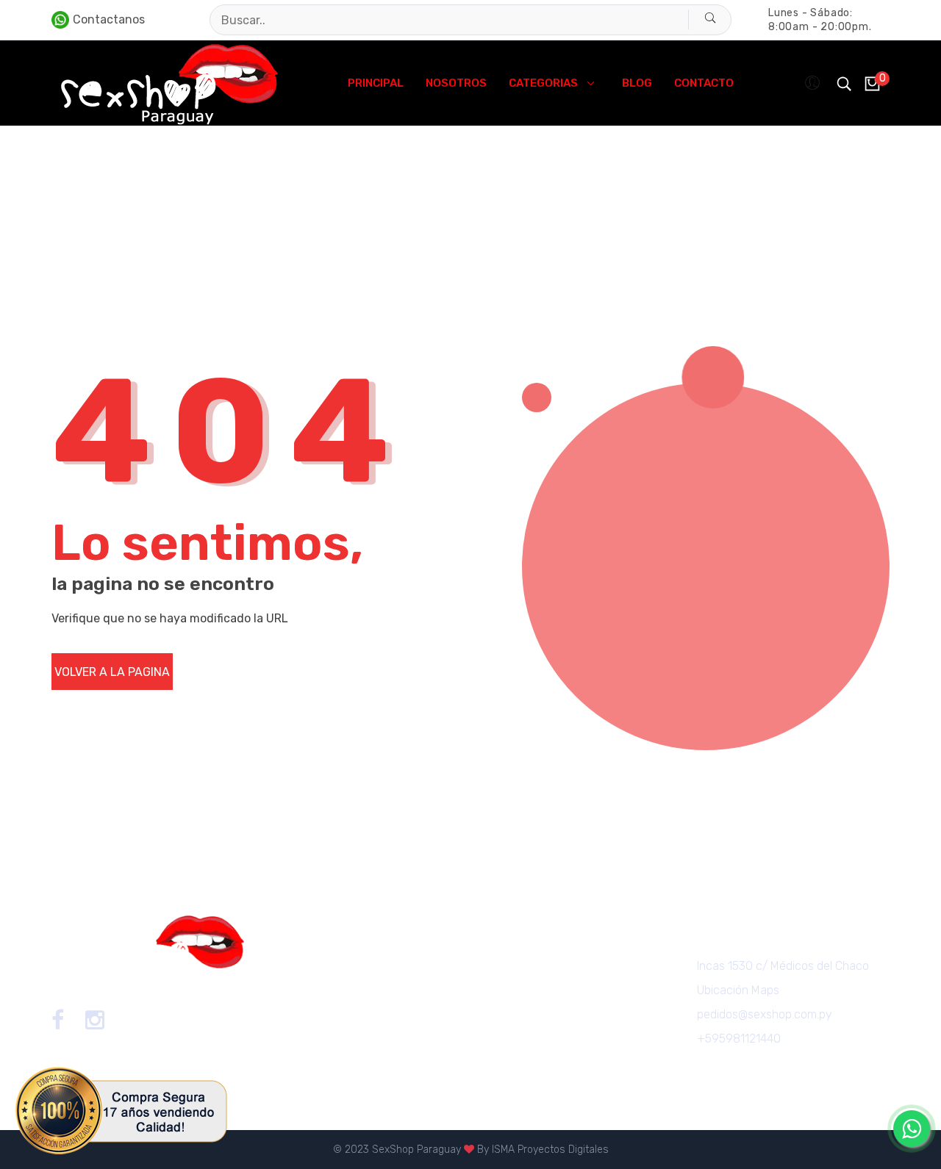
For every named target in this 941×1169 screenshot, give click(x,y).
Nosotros (456, 83)
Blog (637, 83)
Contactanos (109, 19)
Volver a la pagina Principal (112, 677)
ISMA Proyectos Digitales (550, 1149)
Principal (376, 83)
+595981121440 (739, 1039)
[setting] (814, 83)
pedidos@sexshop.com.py (764, 1014)
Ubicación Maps (738, 990)
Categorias (543, 83)
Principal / (75, 218)
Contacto (704, 83)
